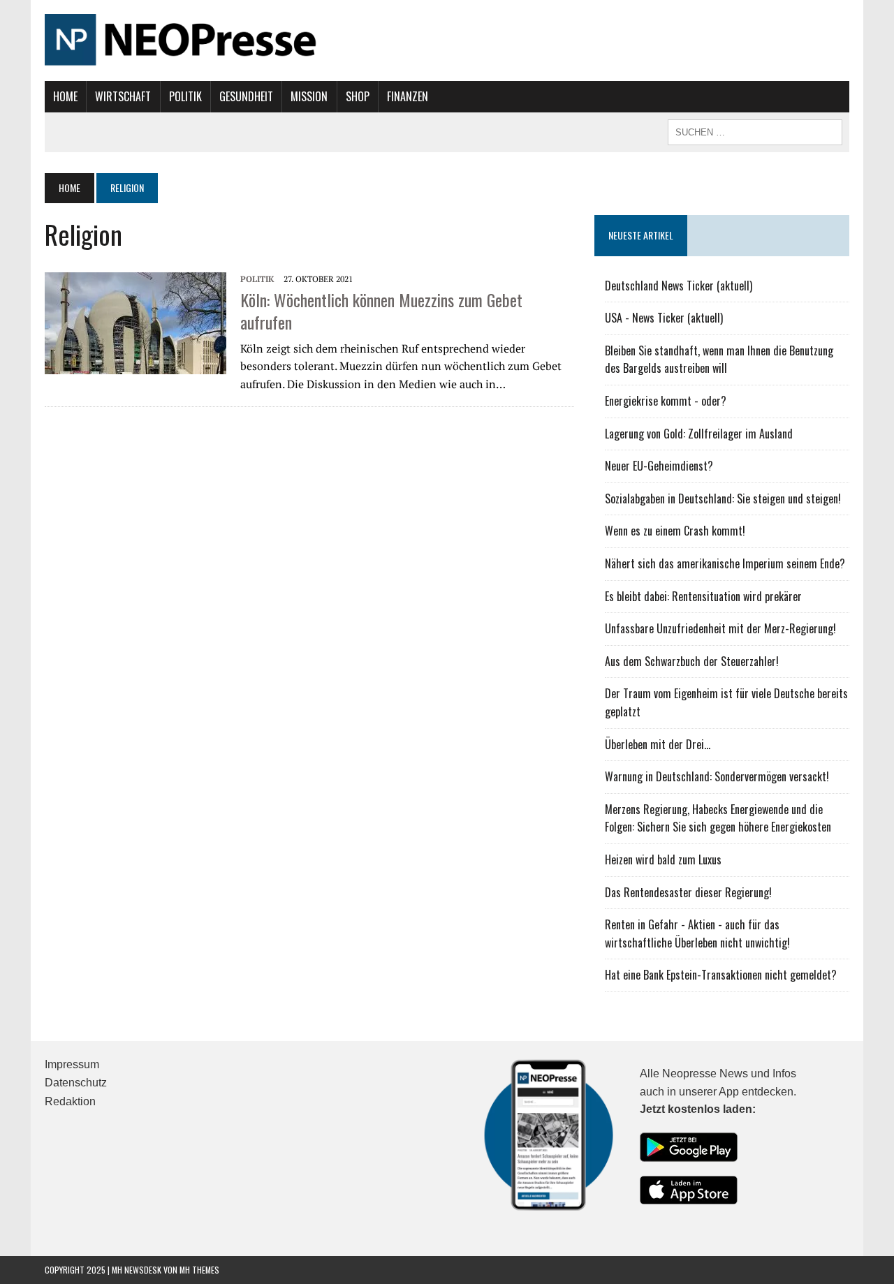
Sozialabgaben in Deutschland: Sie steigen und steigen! (723, 498)
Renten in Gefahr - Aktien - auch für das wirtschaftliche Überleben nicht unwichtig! (697, 933)
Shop (357, 96)
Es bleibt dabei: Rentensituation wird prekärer (703, 596)
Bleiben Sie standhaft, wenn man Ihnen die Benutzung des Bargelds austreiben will (719, 359)
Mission (309, 96)
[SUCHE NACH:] (755, 130)
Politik (185, 96)
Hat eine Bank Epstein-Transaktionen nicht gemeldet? (721, 974)
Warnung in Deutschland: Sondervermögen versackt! (717, 776)
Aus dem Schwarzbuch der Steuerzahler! (692, 661)
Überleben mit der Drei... (657, 744)
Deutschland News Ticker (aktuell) (678, 285)
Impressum (72, 1064)
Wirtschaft (123, 96)
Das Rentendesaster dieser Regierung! (688, 892)
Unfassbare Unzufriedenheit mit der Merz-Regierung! (720, 628)
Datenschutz (76, 1083)
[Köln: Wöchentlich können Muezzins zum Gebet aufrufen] (135, 322)
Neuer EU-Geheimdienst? (659, 465)
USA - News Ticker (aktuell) (664, 317)
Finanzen (407, 96)
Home (65, 96)
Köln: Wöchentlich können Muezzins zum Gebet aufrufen (381, 310)
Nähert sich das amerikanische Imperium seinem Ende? (725, 563)
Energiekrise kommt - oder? (665, 400)
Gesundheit (246, 96)
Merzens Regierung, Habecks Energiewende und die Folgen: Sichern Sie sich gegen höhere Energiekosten (718, 818)
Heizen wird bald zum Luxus (663, 859)
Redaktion (70, 1101)
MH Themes (199, 1270)
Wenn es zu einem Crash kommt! (675, 530)
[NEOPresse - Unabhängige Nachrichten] (447, 40)
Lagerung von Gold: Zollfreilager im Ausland (699, 433)
